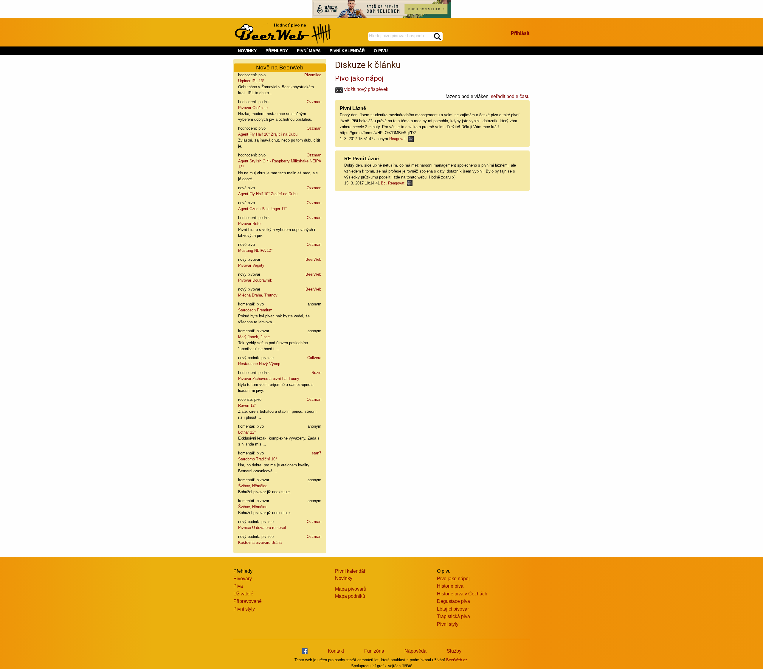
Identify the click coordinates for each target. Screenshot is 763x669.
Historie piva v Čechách (462, 593)
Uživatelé (243, 593)
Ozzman (314, 102)
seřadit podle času (510, 96)
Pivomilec (312, 75)
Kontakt (336, 651)
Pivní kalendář (350, 571)
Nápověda (415, 651)
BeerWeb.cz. (457, 660)
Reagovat (398, 138)
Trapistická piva (453, 616)
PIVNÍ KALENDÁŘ (347, 50)
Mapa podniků (350, 596)
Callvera (314, 358)
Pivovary (242, 578)
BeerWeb (313, 259)
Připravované (247, 601)
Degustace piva (453, 601)
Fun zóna (374, 651)
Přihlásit (520, 33)
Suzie (316, 372)
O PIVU (381, 50)
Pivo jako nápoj (359, 78)
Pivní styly (244, 608)
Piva (238, 586)
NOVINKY (247, 50)
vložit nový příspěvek (365, 89)
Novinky (343, 578)
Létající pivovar (453, 608)
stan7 (316, 453)
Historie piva (450, 586)
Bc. (384, 183)
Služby (454, 651)
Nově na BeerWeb (279, 67)
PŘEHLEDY (277, 50)
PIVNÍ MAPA (309, 50)
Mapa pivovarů (350, 589)
